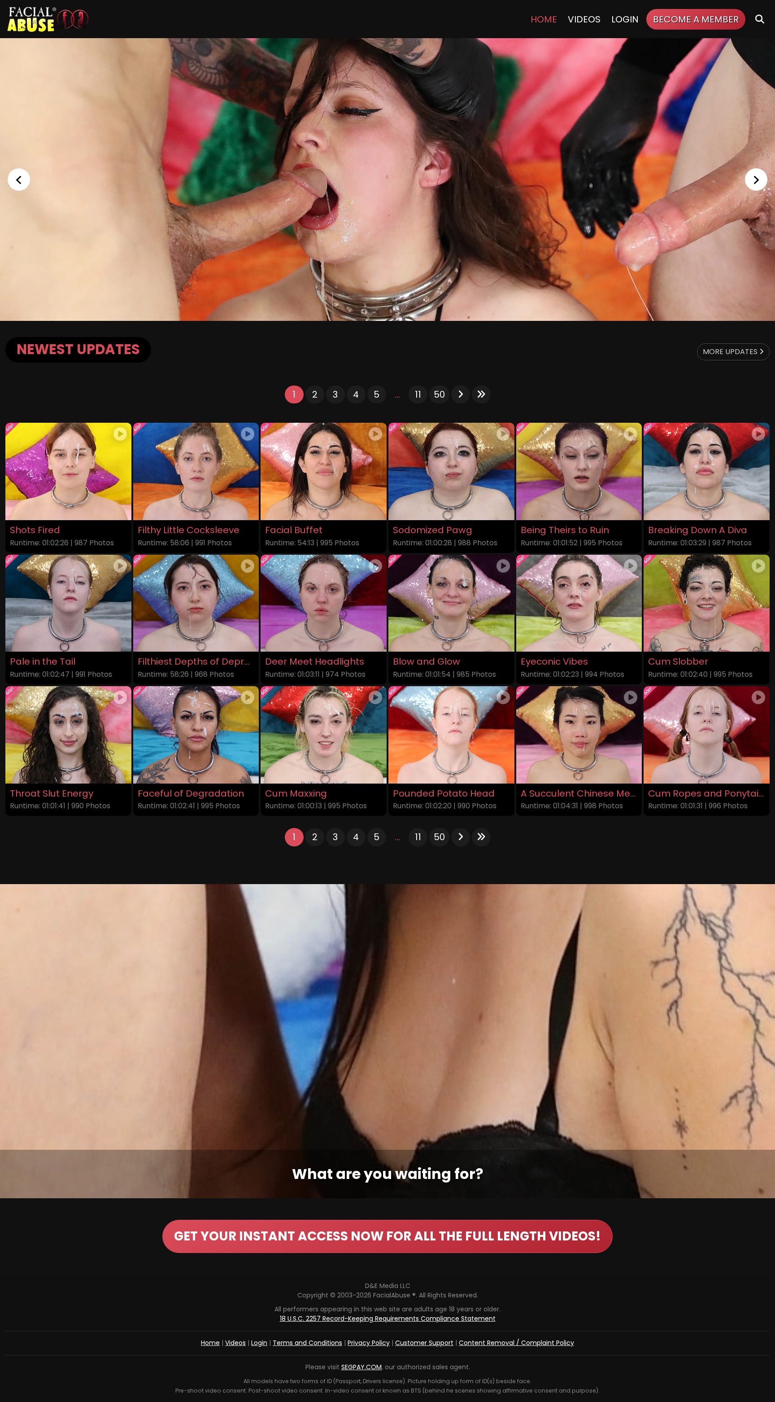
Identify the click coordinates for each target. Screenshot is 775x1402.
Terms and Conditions (307, 1342)
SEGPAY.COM (361, 1367)
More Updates (731, 351)
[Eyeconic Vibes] (579, 603)
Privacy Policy (369, 1342)
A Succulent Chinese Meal (579, 793)
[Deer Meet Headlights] (324, 603)
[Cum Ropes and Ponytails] (707, 735)
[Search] (760, 19)
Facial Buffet (293, 530)
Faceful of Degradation (191, 793)
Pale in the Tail (42, 661)
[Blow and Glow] (451, 603)
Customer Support (424, 1342)
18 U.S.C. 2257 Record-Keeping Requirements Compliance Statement (388, 1318)
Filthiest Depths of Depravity (196, 661)
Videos (584, 19)
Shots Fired (35, 530)
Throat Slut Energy (51, 793)
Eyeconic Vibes (554, 661)
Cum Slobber (678, 661)
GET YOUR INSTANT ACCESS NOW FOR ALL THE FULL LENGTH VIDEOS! (387, 1236)
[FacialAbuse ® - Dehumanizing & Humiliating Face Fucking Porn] (387, 179)
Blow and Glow (426, 661)
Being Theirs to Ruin (565, 530)
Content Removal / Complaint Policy (516, 1342)
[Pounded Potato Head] (451, 735)
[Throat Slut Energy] (68, 735)
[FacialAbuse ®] (48, 19)
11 (418, 394)
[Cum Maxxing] (324, 735)
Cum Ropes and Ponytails (706, 793)
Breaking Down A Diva (697, 530)
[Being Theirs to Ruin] (579, 471)
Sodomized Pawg (432, 530)
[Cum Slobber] (707, 603)
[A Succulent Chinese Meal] (579, 735)
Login (625, 19)
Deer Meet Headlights (314, 661)
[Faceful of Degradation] (196, 735)
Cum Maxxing (296, 793)
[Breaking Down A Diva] (707, 471)
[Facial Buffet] (324, 471)
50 (439, 394)
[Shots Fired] (68, 471)
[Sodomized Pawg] (451, 471)
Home (544, 19)
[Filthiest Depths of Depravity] (196, 603)
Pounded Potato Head (444, 793)
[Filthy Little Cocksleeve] (196, 471)
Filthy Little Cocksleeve (188, 530)
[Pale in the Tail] (68, 603)
